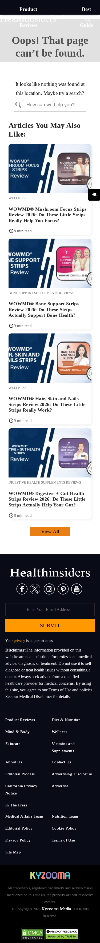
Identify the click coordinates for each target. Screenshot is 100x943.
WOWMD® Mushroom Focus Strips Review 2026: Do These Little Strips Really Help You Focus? (47, 214)
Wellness (17, 198)
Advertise (60, 786)
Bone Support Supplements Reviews (41, 293)
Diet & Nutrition (66, 720)
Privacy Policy (18, 840)
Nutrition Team (65, 816)
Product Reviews (20, 720)
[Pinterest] (63, 588)
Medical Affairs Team (24, 816)
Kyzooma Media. (57, 909)
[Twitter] (35, 588)
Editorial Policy (19, 828)
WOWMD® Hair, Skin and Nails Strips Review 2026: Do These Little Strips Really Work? (47, 404)
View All (50, 531)
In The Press (16, 805)
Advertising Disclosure (72, 774)
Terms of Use (63, 840)
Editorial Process (20, 774)
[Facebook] (22, 588)
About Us (13, 762)
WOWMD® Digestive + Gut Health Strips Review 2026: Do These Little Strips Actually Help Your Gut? (47, 499)
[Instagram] (49, 588)
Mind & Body (17, 732)
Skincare (13, 744)
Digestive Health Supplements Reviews (45, 482)
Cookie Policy (64, 828)
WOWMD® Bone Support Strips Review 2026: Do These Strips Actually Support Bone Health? (44, 309)
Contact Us (61, 762)
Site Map (13, 852)
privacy (19, 641)
